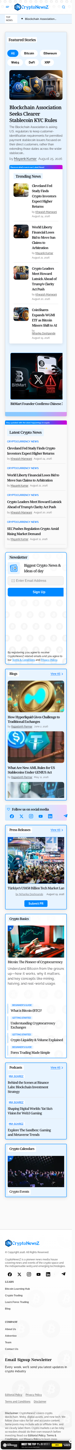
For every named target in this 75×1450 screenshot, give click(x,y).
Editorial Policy (13, 1395)
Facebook (12, 816)
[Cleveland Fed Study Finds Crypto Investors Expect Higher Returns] (21, 190)
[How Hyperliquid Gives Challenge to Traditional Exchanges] (36, 696)
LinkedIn (50, 816)
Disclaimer (40, 1401)
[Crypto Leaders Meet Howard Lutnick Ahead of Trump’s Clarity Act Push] (21, 273)
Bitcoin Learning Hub (17, 1289)
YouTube (40, 816)
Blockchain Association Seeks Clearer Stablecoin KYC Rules (35, 113)
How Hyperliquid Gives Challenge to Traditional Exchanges (34, 719)
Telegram (65, 816)
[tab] (12, 53)
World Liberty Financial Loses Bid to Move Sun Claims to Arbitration (43, 237)
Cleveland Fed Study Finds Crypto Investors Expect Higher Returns (44, 196)
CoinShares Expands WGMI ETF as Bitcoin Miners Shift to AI (44, 318)
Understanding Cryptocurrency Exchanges (33, 1025)
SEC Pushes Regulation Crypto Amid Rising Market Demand (33, 531)
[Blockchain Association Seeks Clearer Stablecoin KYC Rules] (35, 85)
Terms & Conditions (23, 660)
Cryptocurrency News (23, 441)
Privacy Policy (49, 660)
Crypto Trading (13, 1295)
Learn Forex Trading (17, 1302)
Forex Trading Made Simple (30, 1052)
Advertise (11, 1335)
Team (8, 1342)
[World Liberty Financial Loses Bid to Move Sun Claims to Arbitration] (21, 231)
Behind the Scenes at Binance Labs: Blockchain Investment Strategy (28, 1087)
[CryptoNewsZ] (31, 7)
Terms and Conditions (17, 1401)
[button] (7, 7)
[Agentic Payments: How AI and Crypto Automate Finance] (36, 797)
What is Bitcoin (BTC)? (26, 1010)
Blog (7, 1309)
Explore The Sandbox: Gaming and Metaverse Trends (29, 1132)
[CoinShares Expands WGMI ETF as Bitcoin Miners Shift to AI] (21, 314)
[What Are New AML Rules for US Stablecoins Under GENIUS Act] (36, 747)
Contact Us (11, 1349)
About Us (10, 1329)
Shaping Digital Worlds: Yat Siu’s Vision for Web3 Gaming (30, 1110)
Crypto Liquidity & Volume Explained (37, 1040)
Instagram (31, 816)
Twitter (21, 816)
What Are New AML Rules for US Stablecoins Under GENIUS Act (31, 770)
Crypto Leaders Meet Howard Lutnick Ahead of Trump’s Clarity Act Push (44, 278)
